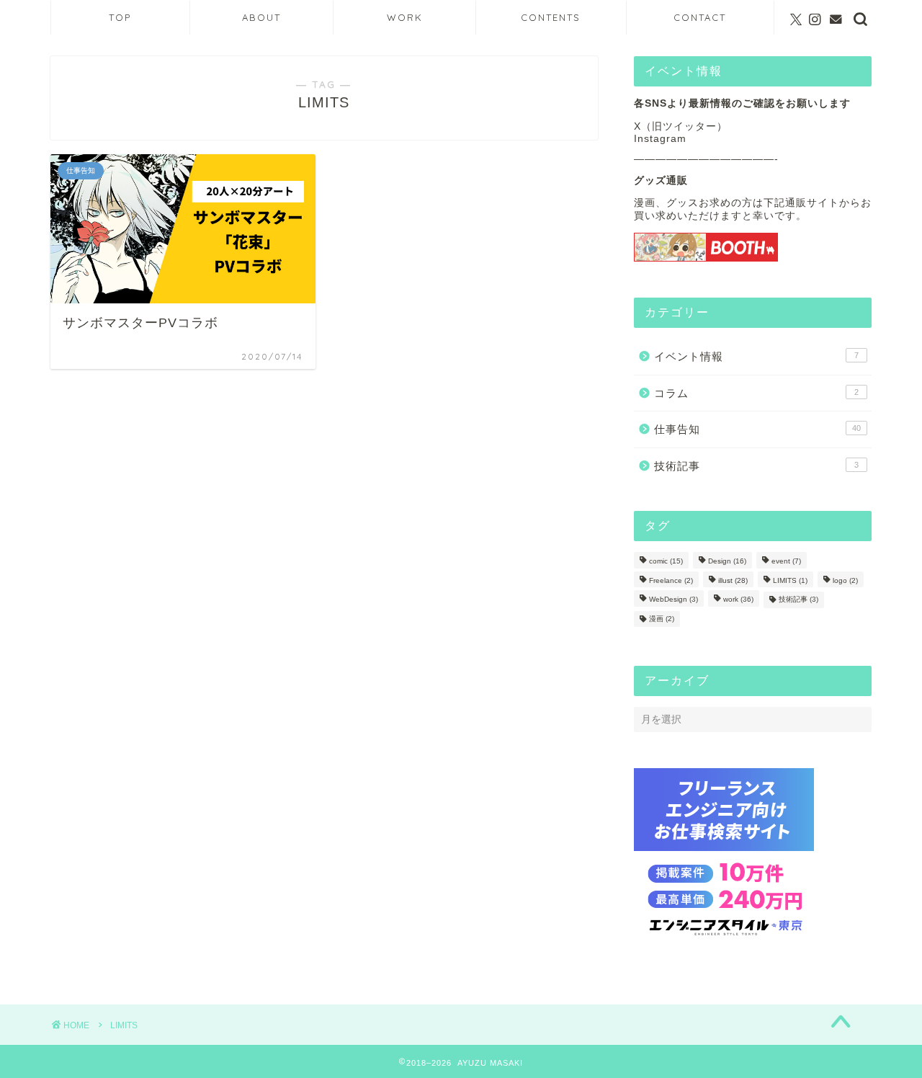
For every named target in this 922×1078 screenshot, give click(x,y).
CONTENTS (551, 17)
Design (727, 562)
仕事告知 (757, 429)
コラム (756, 393)
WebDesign (673, 600)
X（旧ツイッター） (681, 126)
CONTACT (699, 17)
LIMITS (790, 580)
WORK (405, 17)
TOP (120, 17)
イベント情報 (756, 356)
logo (845, 580)
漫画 (661, 619)
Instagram (660, 138)
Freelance (671, 580)
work (738, 600)
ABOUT (261, 17)
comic (666, 562)
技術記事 (756, 466)
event (786, 562)
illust (733, 580)
